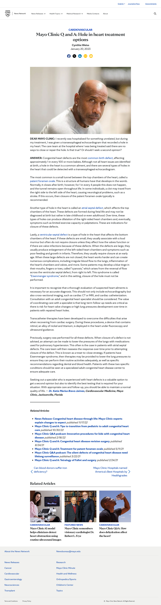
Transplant (9, 590)
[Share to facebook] (69, 55)
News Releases (11, 562)
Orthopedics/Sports (66, 579)
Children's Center (64, 584)
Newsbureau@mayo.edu (68, 551)
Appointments (151, 4)
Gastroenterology (13, 579)
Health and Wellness (66, 573)
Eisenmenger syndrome (45, 276)
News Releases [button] (37, 13)
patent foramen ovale (42, 181)
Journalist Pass (134, 4)
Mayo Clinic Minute (65, 568)
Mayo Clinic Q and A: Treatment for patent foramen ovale (69, 448)
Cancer (8, 568)
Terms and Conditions (11, 601)
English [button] (121, 4)
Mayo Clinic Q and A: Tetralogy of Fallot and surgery (65, 460)
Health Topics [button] (55, 13)
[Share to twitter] (74, 55)
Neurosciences (11, 584)
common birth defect (100, 158)
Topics (59, 590)
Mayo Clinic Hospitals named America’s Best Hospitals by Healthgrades (110, 471)
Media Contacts (93, 13)
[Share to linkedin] (80, 55)
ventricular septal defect (54, 234)
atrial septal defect (92, 208)
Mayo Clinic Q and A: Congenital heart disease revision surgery (72, 441)
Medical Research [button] (74, 13)
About (105, 13)
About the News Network (17, 551)
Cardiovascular (11, 573)
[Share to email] (86, 55)
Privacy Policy (27, 601)
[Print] (91, 55)
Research (61, 562)
